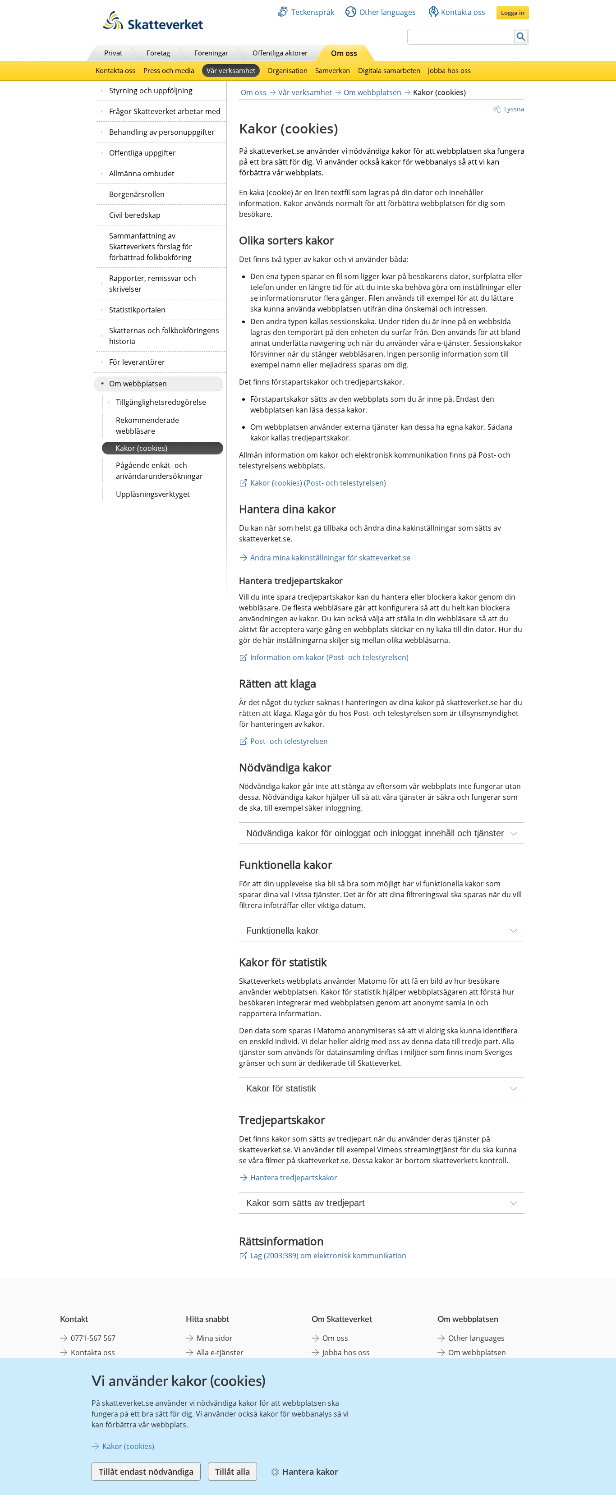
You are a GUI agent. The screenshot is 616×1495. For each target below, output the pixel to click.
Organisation (287, 70)
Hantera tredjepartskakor (293, 1178)
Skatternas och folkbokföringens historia (164, 336)
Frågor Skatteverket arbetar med (165, 111)
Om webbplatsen (138, 384)
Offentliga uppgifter (142, 153)
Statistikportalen (137, 310)
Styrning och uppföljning (151, 91)
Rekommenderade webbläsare (147, 425)
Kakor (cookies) (141, 448)
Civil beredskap (135, 215)
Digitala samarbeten (389, 70)
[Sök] (521, 36)
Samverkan (332, 70)
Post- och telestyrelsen (289, 741)
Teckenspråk (312, 12)
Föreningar (211, 52)
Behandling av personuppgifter (162, 132)
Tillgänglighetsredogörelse (161, 402)
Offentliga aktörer (280, 52)
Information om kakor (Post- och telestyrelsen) (329, 657)
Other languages (387, 12)
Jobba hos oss (449, 70)
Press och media (168, 70)
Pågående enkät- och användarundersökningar (159, 470)
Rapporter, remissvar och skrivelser (152, 283)
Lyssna (514, 109)
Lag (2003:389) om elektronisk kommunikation (328, 1256)
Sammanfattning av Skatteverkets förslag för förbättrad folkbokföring (150, 246)
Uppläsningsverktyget (153, 494)
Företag (158, 52)
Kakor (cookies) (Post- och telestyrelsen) (318, 483)
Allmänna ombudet (142, 174)
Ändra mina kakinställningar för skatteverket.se (330, 558)
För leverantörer (137, 362)
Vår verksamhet (231, 70)
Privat (113, 52)
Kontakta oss (463, 12)
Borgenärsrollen (137, 194)
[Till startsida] (153, 27)
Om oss (344, 53)
